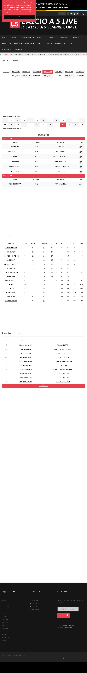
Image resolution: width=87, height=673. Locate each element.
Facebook (34, 600)
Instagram (35, 609)
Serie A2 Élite (27, 38)
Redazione (62, 14)
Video (70, 43)
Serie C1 (76, 38)
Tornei (47, 43)
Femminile (64, 38)
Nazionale (58, 43)
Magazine (5, 49)
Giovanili (28, 43)
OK (19, 17)
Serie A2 (40, 38)
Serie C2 (5, 43)
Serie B (51, 38)
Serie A (13, 38)
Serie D (17, 43)
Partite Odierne (20, 49)
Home (4, 38)
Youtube (34, 606)
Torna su (25, 655)
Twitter (34, 603)
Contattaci (17, 655)
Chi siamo (10, 655)
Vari (38, 43)
